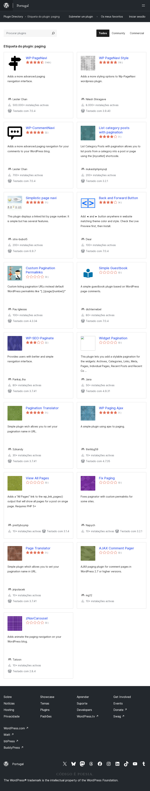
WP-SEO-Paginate (40, 338)
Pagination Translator (42, 408)
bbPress (11, 741)
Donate (120, 710)
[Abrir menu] (144, 5)
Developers (84, 710)
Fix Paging (107, 478)
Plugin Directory (13, 16)
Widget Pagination (113, 338)
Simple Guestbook (113, 268)
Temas (44, 703)
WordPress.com (16, 728)
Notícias (9, 703)
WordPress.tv (88, 716)
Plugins (45, 710)
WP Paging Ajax (111, 408)
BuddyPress (14, 747)
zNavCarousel (37, 618)
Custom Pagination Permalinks (40, 270)
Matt (9, 734)
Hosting (9, 710)
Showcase (47, 697)
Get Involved (122, 697)
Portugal (18, 764)
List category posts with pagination (114, 130)
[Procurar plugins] (53, 33)
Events (118, 703)
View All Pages (37, 478)
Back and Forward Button (118, 198)
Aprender (83, 697)
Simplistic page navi (41, 198)
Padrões (46, 716)
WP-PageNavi (36, 58)
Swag (119, 716)
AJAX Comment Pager (116, 548)
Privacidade (12, 716)
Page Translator (38, 548)
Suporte (82, 703)
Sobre (8, 697)
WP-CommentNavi (40, 128)
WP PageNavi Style (114, 58)
